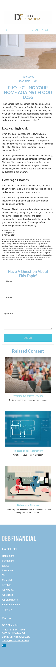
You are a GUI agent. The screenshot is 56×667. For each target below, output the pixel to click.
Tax (4, 575)
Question (8, 313)
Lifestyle (6, 585)
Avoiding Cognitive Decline (28, 395)
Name (9, 281)
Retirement (8, 555)
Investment (8, 560)
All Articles (8, 589)
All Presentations (11, 604)
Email (9, 297)
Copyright (7, 609)
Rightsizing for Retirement (28, 450)
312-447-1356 (41, 29)
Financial (7, 580)
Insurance (7, 570)
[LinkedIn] (7, 30)
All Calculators (10, 599)
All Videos (7, 594)
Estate (5, 565)
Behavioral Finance (28, 505)
